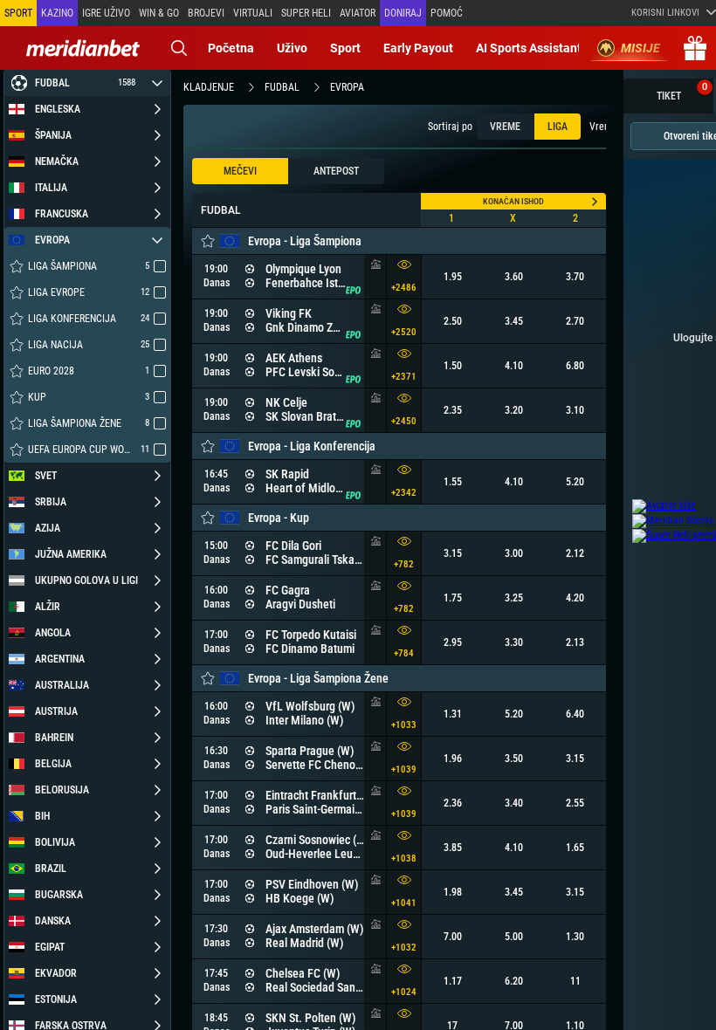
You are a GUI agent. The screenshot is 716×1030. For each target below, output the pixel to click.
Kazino (57, 13)
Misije (640, 48)
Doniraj (403, 13)
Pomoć (446, 13)
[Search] (179, 48)
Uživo (292, 48)
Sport (345, 48)
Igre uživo (106, 13)
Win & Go (159, 13)
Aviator (357, 13)
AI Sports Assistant (529, 48)
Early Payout (418, 48)
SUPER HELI (306, 13)
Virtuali (252, 13)
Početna (231, 48)
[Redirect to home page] (83, 48)
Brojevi (206, 13)
